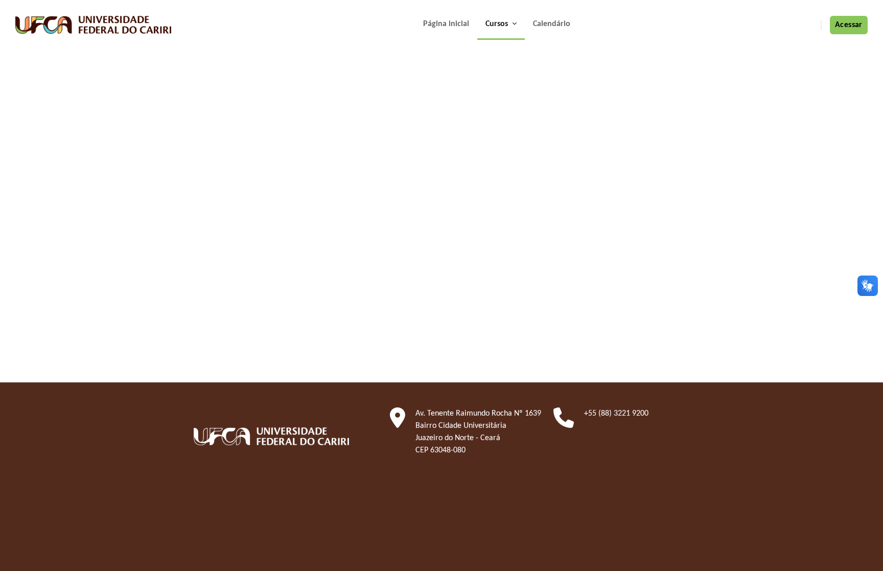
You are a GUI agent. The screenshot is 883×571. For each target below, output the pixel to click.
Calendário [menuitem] (551, 24)
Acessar (849, 25)
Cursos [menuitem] (497, 24)
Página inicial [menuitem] (446, 24)
